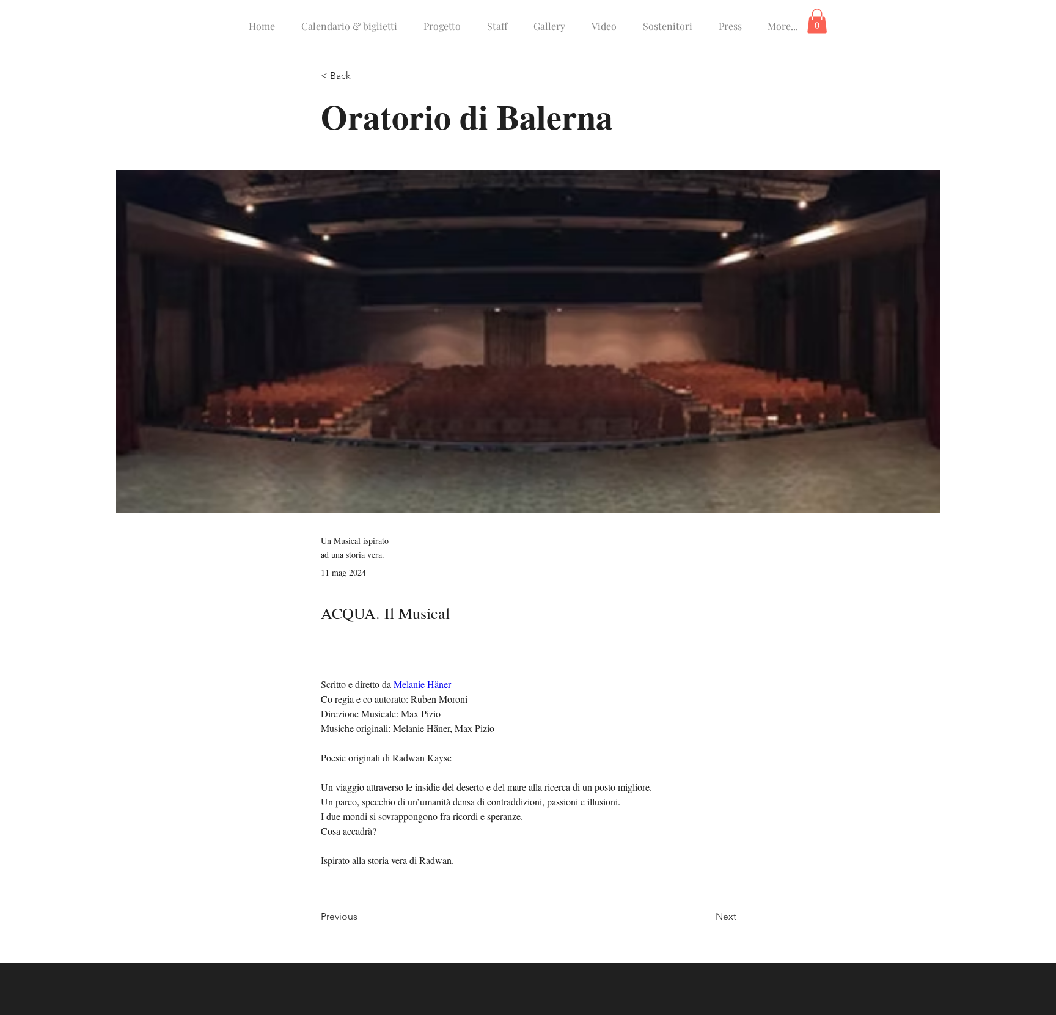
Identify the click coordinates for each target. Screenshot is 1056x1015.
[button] (817, 21)
